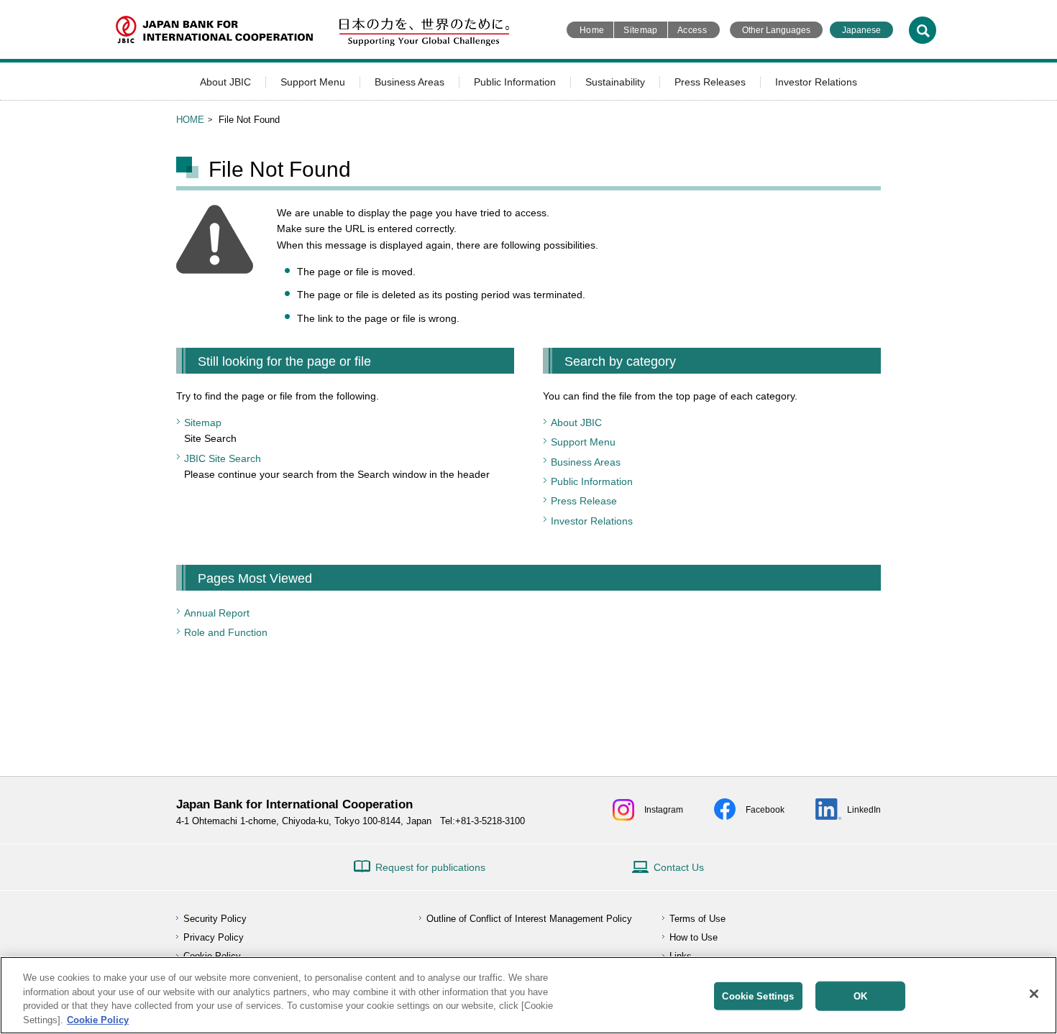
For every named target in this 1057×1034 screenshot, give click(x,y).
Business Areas (409, 82)
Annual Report (217, 613)
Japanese (861, 30)
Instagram (663, 810)
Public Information (515, 82)
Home (592, 30)
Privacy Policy (213, 937)
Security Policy (215, 918)
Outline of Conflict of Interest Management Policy (529, 918)
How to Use (693, 937)
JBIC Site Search (222, 458)
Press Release (584, 501)
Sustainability (615, 82)
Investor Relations (816, 82)
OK (860, 996)
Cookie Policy (98, 1019)
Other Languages (776, 30)
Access (692, 30)
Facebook (765, 810)
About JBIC (225, 82)
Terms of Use (697, 918)
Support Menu (312, 82)
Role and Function (225, 632)
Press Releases (710, 82)
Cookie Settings (758, 996)
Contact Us (679, 867)
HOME (190, 119)
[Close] (1034, 994)
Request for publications (430, 867)
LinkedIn (864, 810)
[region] (528, 995)
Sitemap (640, 30)
